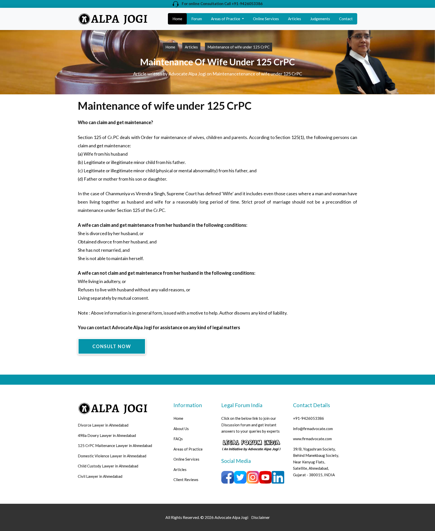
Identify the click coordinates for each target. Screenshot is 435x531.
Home (177, 18)
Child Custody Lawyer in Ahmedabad (108, 466)
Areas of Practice (226, 18)
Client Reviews (185, 479)
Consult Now (111, 346)
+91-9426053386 (308, 418)
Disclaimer (260, 517)
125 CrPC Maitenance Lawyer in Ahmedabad (115, 445)
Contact (346, 18)
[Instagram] (252, 476)
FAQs (178, 438)
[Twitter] (240, 476)
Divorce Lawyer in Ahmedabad (103, 425)
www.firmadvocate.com (312, 438)
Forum (196, 18)
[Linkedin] (278, 476)
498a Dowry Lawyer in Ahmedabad (107, 435)
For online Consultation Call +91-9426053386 (221, 3)
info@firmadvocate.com (313, 428)
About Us (181, 428)
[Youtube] (265, 476)
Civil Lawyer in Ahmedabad (100, 476)
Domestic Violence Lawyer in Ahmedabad (112, 456)
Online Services (266, 18)
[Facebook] (251, 444)
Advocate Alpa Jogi (231, 517)
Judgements (320, 18)
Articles (294, 18)
